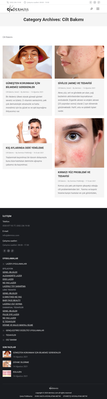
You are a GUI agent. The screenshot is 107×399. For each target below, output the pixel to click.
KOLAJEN (17, 372)
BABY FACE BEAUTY (11, 300)
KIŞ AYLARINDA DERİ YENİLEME (25, 147)
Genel (16, 92)
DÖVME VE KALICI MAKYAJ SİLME (18, 325)
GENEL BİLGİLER (10, 272)
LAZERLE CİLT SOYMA (12, 304)
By (25, 92)
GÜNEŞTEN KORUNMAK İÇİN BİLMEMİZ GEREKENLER (37, 352)
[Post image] (7, 354)
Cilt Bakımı (10, 92)
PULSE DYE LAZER (11, 314)
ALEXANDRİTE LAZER (12, 276)
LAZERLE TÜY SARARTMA (14, 286)
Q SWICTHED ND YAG (12, 297)
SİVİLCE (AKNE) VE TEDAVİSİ (75, 83)
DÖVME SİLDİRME (21, 362)
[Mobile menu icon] (97, 8)
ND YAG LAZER (9, 283)
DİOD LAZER (8, 279)
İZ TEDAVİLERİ (9, 321)
